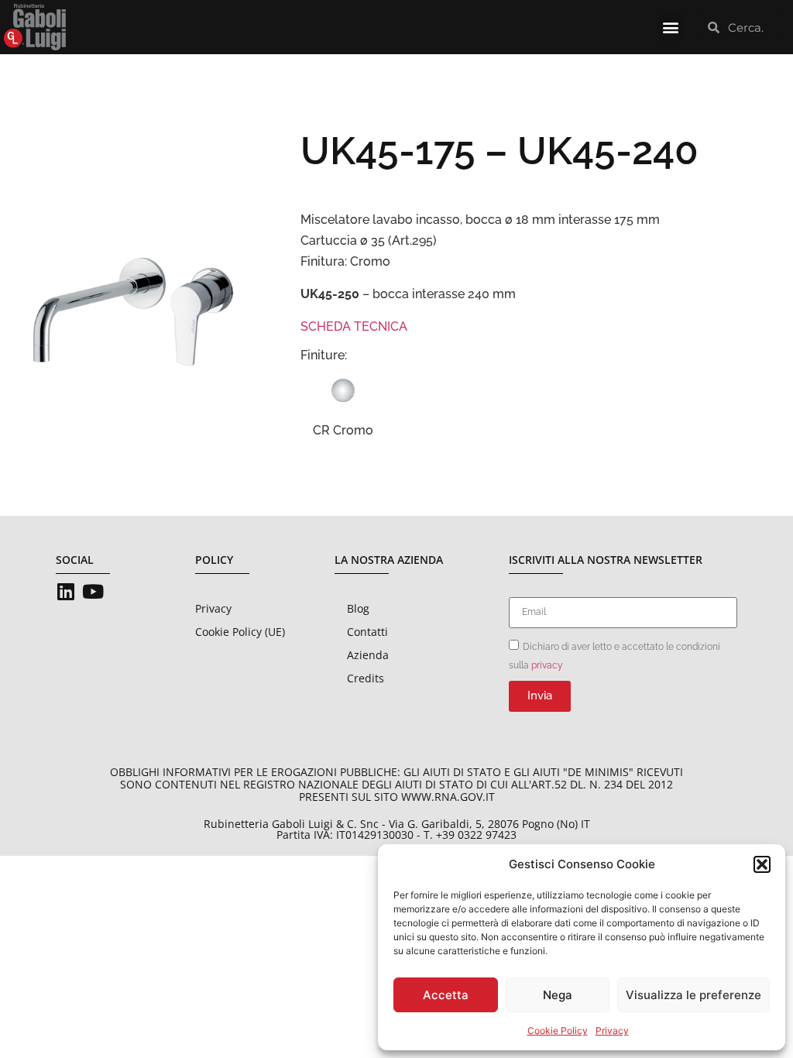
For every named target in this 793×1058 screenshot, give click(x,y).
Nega (557, 995)
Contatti (367, 631)
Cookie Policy (557, 1030)
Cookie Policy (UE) (240, 631)
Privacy (612, 1030)
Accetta (446, 995)
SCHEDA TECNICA (353, 326)
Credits (365, 678)
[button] (762, 864)
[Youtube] (92, 591)
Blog (358, 608)
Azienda (368, 655)
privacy (547, 664)
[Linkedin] (65, 591)
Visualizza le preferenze (693, 995)
